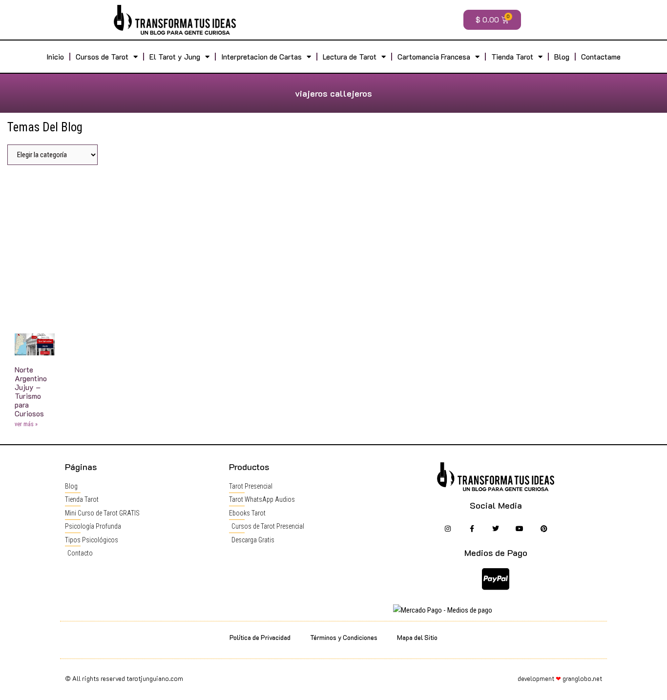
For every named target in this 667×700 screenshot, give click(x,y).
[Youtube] (519, 528)
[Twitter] (495, 528)
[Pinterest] (543, 528)
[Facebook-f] (471, 528)
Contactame (601, 57)
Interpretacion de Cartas (261, 57)
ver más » (26, 424)
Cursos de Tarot (102, 57)
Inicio (55, 57)
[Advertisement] (333, 245)
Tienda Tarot (512, 57)
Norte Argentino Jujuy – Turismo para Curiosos (31, 391)
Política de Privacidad (260, 637)
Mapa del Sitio (417, 637)
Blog (561, 57)
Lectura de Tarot (349, 57)
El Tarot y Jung (174, 57)
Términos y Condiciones (343, 637)
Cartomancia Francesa (433, 57)
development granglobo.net (560, 678)
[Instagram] (447, 528)
